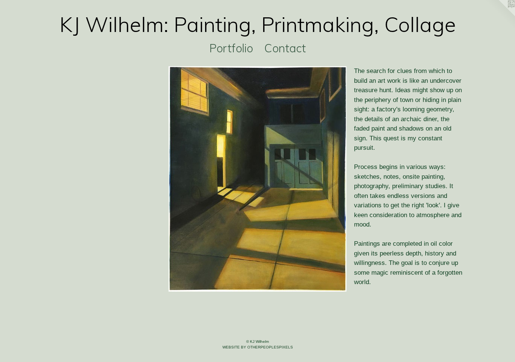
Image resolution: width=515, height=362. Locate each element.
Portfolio (231, 48)
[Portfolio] (257, 179)
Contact (285, 48)
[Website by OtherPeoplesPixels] (500, 15)
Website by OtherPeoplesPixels (257, 347)
